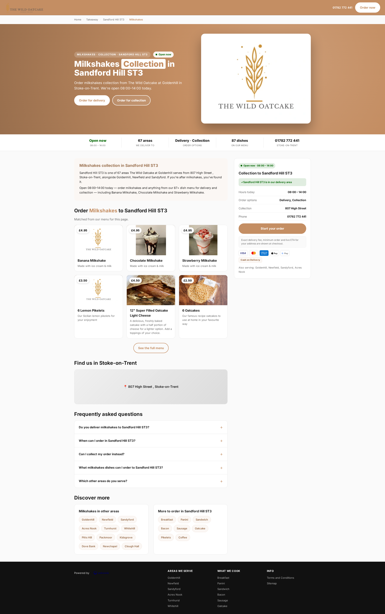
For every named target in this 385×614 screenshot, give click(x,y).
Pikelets (166, 537)
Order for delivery (92, 100)
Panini (184, 519)
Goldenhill (88, 519)
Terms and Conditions (280, 577)
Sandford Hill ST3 (113, 19)
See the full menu (151, 348)
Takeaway (92, 19)
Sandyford (127, 519)
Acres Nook (89, 528)
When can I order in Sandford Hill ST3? (107, 441)
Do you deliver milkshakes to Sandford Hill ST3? (114, 427)
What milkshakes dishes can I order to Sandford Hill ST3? (121, 467)
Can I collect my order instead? (101, 454)
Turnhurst (110, 528)
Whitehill (129, 528)
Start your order (272, 228)
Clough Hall (132, 546)
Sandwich (202, 519)
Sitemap (272, 583)
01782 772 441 (342, 7)
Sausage (182, 528)
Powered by (81, 572)
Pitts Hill (87, 537)
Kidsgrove (126, 537)
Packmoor (105, 537)
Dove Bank (88, 546)
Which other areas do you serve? (103, 481)
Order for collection (131, 100)
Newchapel (110, 546)
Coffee (182, 537)
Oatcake (200, 528)
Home (77, 19)
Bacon (165, 528)
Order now (367, 7)
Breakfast (167, 519)
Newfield (107, 519)
